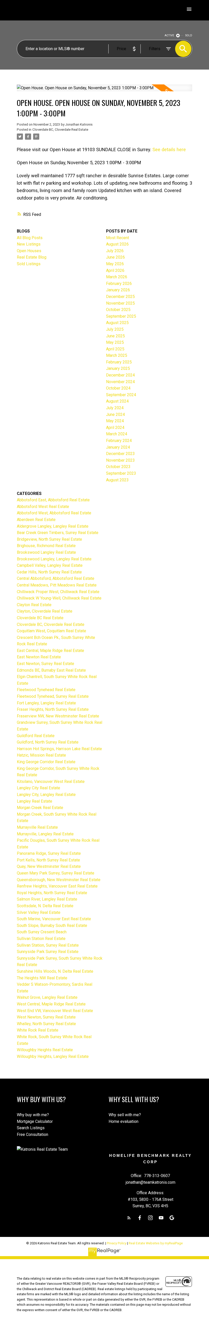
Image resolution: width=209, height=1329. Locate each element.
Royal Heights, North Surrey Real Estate (52, 892)
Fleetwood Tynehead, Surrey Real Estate (53, 696)
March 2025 (116, 355)
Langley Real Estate (34, 801)
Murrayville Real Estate (37, 827)
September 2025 (121, 316)
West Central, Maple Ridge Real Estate (51, 1004)
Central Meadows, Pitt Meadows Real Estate (57, 585)
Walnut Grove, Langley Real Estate (47, 997)
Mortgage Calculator (35, 1121)
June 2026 (115, 257)
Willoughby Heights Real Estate (45, 1049)
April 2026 (115, 270)
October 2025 (118, 309)
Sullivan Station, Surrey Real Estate (48, 945)
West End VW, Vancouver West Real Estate (55, 1010)
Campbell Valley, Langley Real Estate (50, 565)
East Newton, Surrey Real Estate (45, 663)
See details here (169, 149)
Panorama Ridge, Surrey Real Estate (49, 853)
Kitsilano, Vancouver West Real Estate (51, 781)
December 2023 (120, 453)
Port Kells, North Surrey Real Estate (48, 860)
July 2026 (115, 250)
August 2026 (117, 244)
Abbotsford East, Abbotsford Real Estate (53, 499)
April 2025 (115, 349)
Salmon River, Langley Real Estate (47, 899)
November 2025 (120, 303)
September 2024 (121, 394)
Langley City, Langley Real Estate (46, 794)
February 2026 (119, 283)
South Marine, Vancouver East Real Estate (54, 918)
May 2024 (115, 420)
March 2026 (116, 276)
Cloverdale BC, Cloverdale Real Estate (60, 129)
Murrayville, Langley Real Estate (45, 834)
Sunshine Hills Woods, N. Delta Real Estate (55, 971)
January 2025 (118, 368)
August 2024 (117, 401)
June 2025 (115, 336)
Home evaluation (123, 1121)
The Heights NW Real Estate (42, 978)
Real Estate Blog (31, 257)
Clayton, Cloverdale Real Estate (44, 611)
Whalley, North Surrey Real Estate (46, 1023)
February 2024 (119, 440)
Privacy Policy (116, 1243)
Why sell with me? (125, 1114)
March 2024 (116, 433)
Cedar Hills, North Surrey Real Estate (49, 572)
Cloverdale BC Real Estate (40, 617)
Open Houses (29, 250)
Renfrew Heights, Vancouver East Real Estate (57, 886)
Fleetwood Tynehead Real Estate (46, 689)
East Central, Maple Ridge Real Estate (50, 650)
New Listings (29, 244)
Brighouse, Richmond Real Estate (46, 545)
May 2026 (115, 263)
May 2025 (115, 342)
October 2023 (118, 466)
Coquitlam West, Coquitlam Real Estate (51, 630)
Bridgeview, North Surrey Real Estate (49, 539)
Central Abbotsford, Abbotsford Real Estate (55, 578)
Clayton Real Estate (34, 604)
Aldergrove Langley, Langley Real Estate (52, 526)
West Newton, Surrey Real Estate (46, 1017)
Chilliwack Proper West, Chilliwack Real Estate (58, 591)
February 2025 (119, 362)
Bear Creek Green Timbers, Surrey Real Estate (57, 532)
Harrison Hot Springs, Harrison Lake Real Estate (59, 748)
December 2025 (120, 296)
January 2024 (118, 447)
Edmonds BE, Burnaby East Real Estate (51, 670)
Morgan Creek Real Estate (40, 807)
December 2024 (120, 375)
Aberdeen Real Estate (36, 519)
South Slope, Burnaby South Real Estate (52, 925)
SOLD (188, 35)
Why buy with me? (33, 1114)
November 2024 (120, 381)
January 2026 (118, 289)
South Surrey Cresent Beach (42, 931)
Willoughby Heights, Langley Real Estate (53, 1056)
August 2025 (117, 322)
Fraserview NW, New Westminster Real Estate (58, 716)
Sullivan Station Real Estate (41, 938)
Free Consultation (32, 1134)
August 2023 (117, 480)
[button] (129, 1217)
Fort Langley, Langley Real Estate (46, 703)
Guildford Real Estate (36, 735)
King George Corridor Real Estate (46, 761)
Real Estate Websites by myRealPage (156, 1243)
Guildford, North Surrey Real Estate (48, 742)
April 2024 (115, 427)
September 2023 (121, 473)
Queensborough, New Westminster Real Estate (58, 879)
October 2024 (118, 388)
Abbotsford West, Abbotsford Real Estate (54, 513)
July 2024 (115, 407)
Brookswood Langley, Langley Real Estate (54, 559)
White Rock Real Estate (37, 1030)
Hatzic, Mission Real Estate (41, 755)
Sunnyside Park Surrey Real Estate (48, 951)
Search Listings (31, 1127)
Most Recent (117, 237)
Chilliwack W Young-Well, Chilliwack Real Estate (59, 598)
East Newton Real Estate (39, 657)
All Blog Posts (30, 237)
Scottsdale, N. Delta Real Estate (45, 905)
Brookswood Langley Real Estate (46, 552)
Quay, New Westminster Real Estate (49, 866)
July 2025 (115, 329)
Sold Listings (29, 263)
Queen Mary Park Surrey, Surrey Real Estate (55, 873)
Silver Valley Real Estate (38, 912)
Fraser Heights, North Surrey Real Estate (53, 709)
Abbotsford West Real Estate (43, 506)
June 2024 (115, 414)
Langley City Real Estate (38, 787)
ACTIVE (169, 35)
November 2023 (120, 460)
